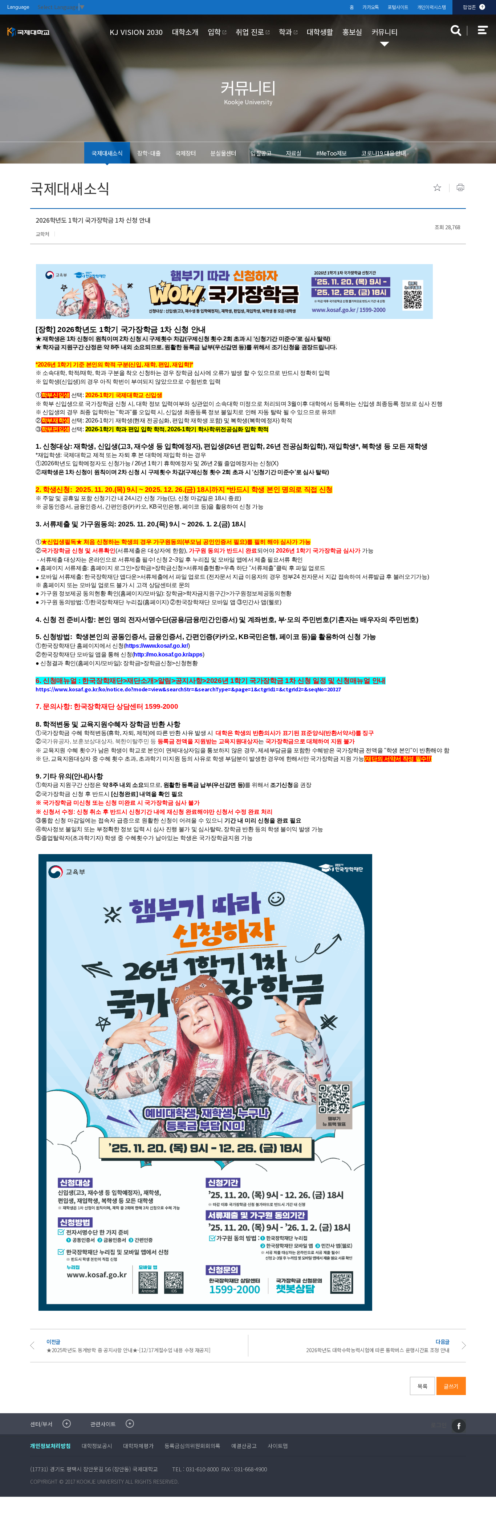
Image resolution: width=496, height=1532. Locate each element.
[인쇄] (460, 187)
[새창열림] (459, 1426)
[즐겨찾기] (437, 187)
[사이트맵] (487, 35)
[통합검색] (456, 30)
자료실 (293, 153)
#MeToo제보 (331, 153)
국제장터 (185, 153)
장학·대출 (149, 153)
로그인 (439, 1424)
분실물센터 (223, 153)
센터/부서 (41, 1424)
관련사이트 (103, 1424)
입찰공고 (261, 153)
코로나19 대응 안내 (383, 153)
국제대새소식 (107, 153)
